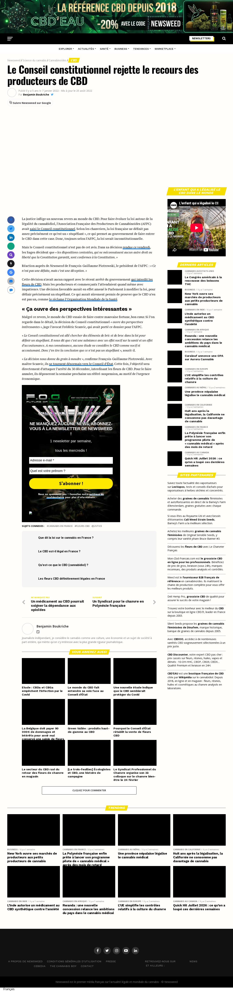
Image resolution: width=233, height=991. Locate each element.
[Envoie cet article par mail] (11, 281)
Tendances (141, 48)
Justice (97, 526)
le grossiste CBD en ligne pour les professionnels (194, 560)
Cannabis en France (60, 526)
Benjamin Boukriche (36, 94)
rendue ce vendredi (136, 247)
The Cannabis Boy (63, 966)
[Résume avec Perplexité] (11, 255)
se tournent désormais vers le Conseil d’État (81, 364)
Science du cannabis (34, 60)
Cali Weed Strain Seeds (199, 519)
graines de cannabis (196, 498)
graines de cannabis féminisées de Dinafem (195, 625)
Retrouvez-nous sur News (171, 961)
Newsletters (201, 38)
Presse (111, 961)
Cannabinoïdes (57, 60)
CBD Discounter (177, 654)
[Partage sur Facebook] (11, 220)
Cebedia (40, 966)
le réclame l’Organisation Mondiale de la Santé (83, 299)
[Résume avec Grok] (11, 263)
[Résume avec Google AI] (11, 272)
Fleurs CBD (83, 526)
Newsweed (13, 60)
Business (120, 48)
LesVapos (178, 486)
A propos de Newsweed (25, 961)
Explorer (65, 48)
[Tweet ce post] (11, 229)
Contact (87, 966)
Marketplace (164, 48)
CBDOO (178, 639)
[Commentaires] (11, 290)
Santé (104, 48)
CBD (73, 60)
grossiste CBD (196, 596)
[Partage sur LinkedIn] (11, 237)
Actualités (86, 48)
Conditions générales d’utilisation (74, 961)
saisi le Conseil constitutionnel (52, 229)
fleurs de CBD (193, 546)
